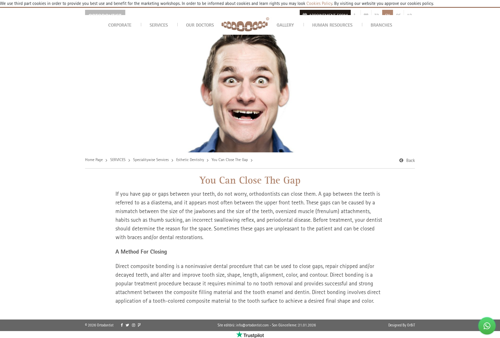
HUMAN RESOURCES (332, 25)
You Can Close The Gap (230, 159)
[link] (121, 325)
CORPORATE (119, 25)
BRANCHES (381, 25)
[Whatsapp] (487, 326)
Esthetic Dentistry (190, 159)
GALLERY (285, 25)
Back (410, 160)
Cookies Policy (318, 3)
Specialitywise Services (151, 159)
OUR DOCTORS (200, 25)
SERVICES (159, 25)
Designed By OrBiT (401, 325)
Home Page (94, 159)
